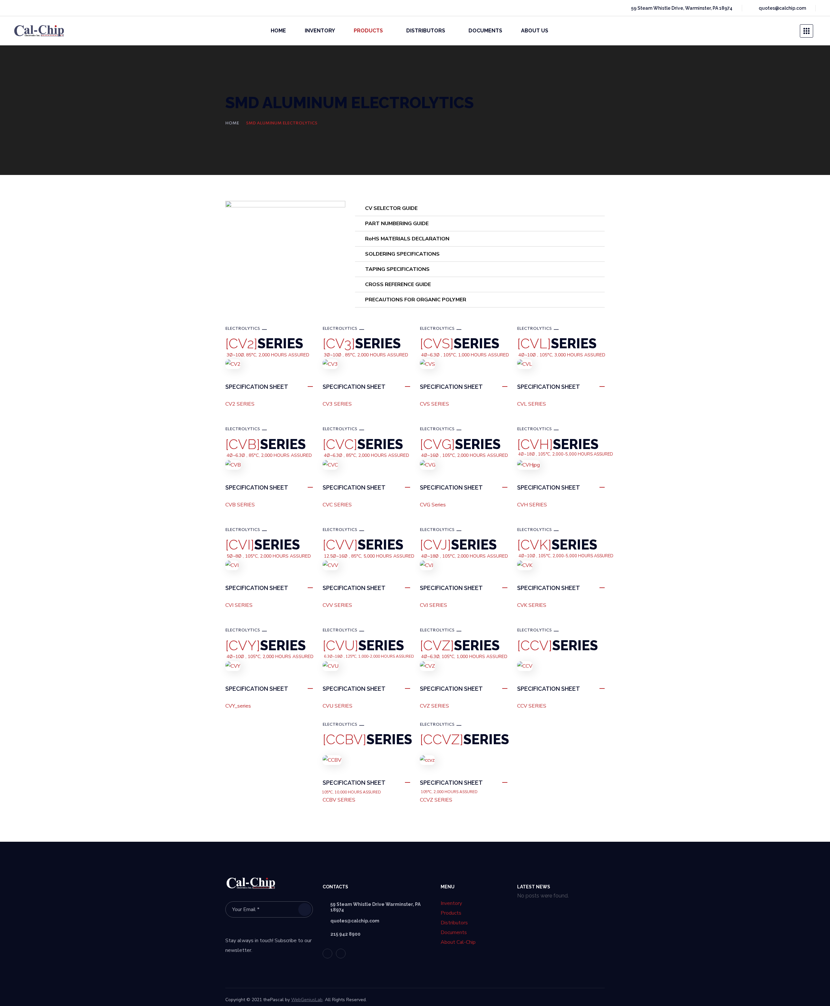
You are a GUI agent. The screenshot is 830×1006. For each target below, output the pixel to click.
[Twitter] (18, 8)
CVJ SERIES (433, 605)
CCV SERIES (531, 706)
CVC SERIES (337, 504)
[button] (787, 31)
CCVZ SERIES (436, 800)
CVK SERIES (531, 605)
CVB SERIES (240, 504)
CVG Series (433, 504)
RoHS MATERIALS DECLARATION (407, 238)
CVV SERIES (337, 605)
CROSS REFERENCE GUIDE (398, 284)
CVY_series (238, 706)
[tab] (480, 208)
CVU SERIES (337, 706)
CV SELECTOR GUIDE (391, 208)
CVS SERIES (434, 404)
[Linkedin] (30, 8)
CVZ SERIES (434, 706)
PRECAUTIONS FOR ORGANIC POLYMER (415, 299)
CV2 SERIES (240, 404)
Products (451, 913)
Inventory (451, 903)
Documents (454, 932)
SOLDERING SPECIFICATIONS (402, 254)
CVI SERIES (239, 605)
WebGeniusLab (307, 1000)
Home (232, 123)
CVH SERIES (532, 504)
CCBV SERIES (339, 800)
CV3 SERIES (337, 404)
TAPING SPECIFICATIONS (397, 269)
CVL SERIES (531, 404)
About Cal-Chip (458, 942)
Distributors (454, 922)
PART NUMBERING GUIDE (397, 223)
